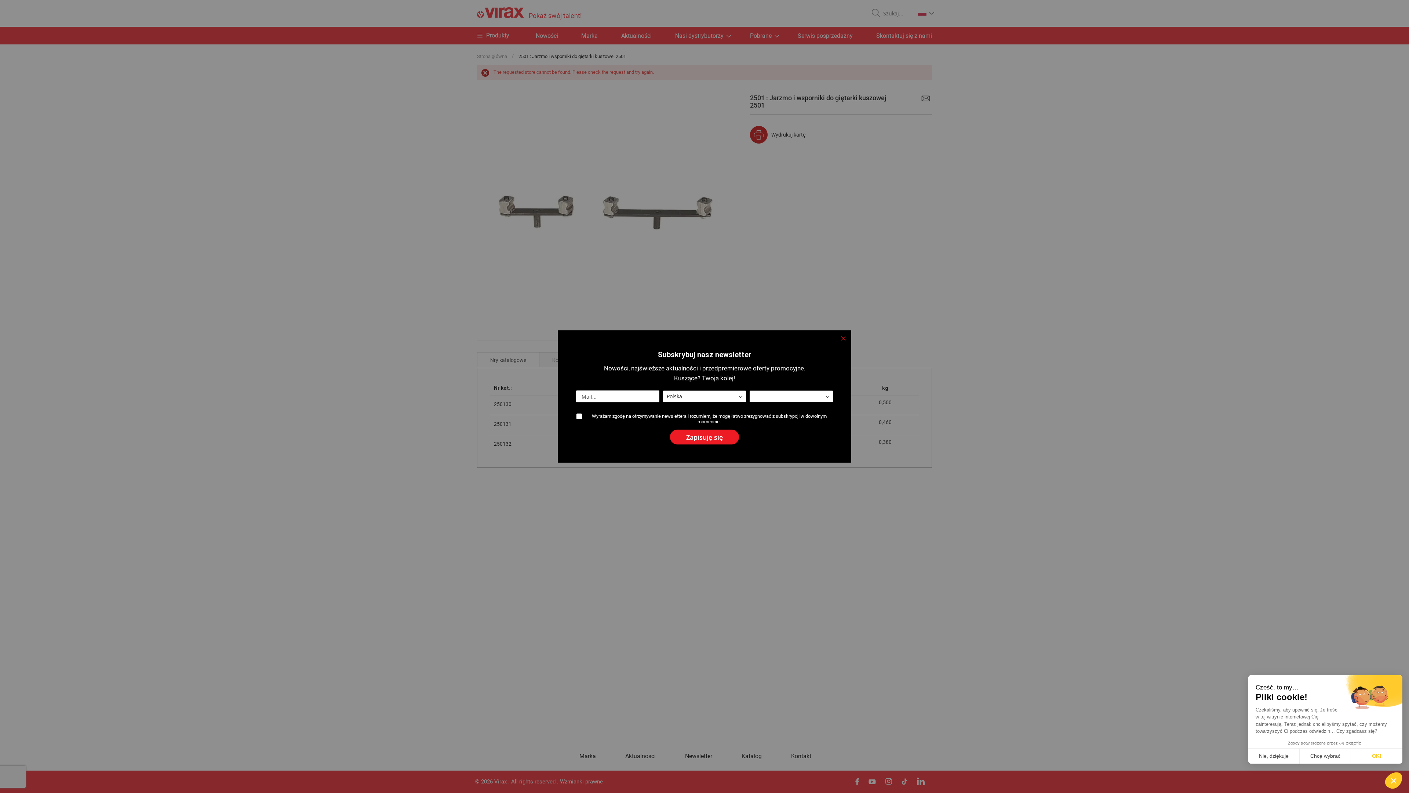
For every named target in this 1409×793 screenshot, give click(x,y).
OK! (1376, 756)
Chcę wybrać (1325, 756)
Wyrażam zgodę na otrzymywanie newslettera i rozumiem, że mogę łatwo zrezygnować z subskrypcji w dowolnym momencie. (709, 418)
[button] (1393, 780)
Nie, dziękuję (1274, 756)
